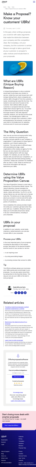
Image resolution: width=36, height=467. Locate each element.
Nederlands (4, 440)
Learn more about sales (18, 401)
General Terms (23, 456)
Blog (9, 7)
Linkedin (21, 460)
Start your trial (17, 376)
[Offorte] (3, 437)
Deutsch (3, 442)
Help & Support (5, 451)
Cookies (21, 453)
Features (21, 436)
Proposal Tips (22, 448)
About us (3, 456)
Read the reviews (18, 385)
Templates (21, 441)
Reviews (21, 445)
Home (4, 7)
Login (2, 444)
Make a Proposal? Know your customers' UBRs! (15, 8)
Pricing (20, 439)
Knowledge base (18, 392)
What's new (4, 458)
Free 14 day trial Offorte (11, 425)
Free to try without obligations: (18, 370)
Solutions (21, 443)
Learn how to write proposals (14, 340)
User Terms (22, 458)
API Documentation (6, 462)
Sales (13, 7)
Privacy (20, 451)
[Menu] (34, 2)
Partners (3, 460)
